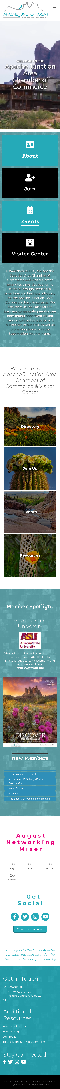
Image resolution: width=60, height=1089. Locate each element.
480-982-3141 (16, 987)
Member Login (12, 1031)
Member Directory (14, 1026)
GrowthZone (42, 1084)
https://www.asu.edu (30, 667)
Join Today (9, 1036)
